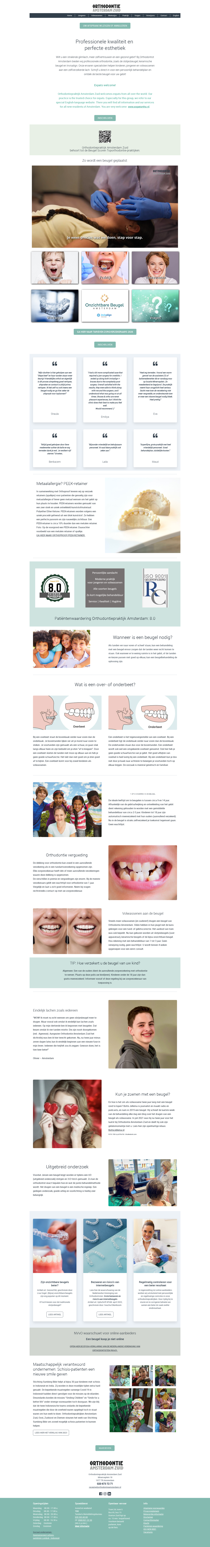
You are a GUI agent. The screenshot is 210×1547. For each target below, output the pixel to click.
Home (69, 15)
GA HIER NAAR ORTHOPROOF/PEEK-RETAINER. (60, 535)
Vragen (137, 15)
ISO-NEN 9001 (149, 1529)
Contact (164, 15)
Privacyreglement (151, 1511)
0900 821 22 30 (85, 1520)
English (176, 15)
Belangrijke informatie (153, 1514)
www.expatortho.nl (138, 106)
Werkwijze (112, 15)
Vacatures (148, 1532)
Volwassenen (96, 15)
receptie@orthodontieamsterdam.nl (105, 1487)
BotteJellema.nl (116, 1130)
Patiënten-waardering (153, 1526)
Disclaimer (148, 1517)
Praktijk (125, 15)
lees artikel (54, 1314)
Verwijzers (150, 15)
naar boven (105, 1448)
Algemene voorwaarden (154, 1508)
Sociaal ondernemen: (42, 1532)
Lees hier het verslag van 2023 (51, 1432)
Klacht (146, 1523)
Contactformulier (151, 1520)
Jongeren (81, 15)
